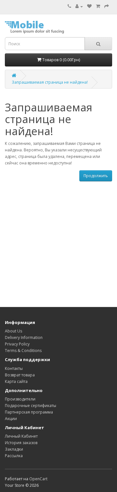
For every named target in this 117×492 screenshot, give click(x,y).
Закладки (14, 449)
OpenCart (38, 479)
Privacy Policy (17, 344)
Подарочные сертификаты (30, 405)
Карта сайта (16, 381)
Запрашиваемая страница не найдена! (50, 82)
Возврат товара (20, 375)
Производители (20, 399)
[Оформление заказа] (106, 6)
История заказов (21, 442)
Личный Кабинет (21, 436)
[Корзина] (98, 6)
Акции (11, 418)
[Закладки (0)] (89, 6)
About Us (13, 331)
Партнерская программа (29, 412)
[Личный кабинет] (79, 6)
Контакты (14, 368)
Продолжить (96, 175)
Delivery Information (24, 337)
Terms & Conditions (23, 350)
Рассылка (14, 455)
